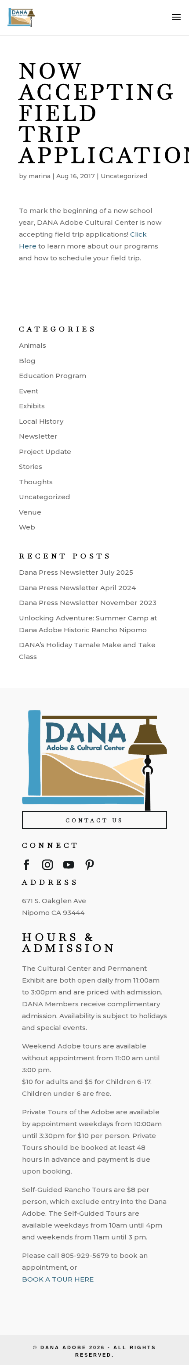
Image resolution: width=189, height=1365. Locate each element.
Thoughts (36, 482)
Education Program (52, 375)
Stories (30, 466)
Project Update (45, 451)
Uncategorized (124, 176)
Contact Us (94, 820)
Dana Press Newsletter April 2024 (77, 587)
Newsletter (38, 436)
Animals (32, 345)
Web (27, 527)
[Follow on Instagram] (47, 866)
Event (28, 391)
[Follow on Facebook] (26, 866)
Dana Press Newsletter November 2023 (87, 602)
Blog (27, 361)
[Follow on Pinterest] (89, 866)
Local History (41, 421)
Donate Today (95, 1321)
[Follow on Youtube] (68, 866)
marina (40, 176)
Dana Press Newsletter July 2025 (76, 572)
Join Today (96, 1296)
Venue (30, 512)
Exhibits (32, 406)
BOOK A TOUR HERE (58, 1279)
